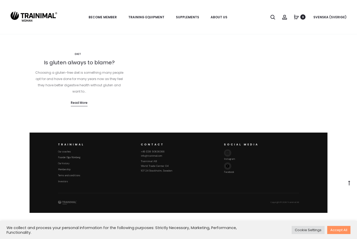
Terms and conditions (69, 175)
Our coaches (64, 151)
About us (219, 17)
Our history (64, 163)
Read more (79, 102)
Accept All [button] (338, 229)
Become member (103, 17)
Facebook (229, 172)
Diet (78, 54)
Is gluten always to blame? (79, 62)
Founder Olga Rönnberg (69, 157)
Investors (63, 181)
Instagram (229, 159)
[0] (296, 17)
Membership (64, 169)
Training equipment (146, 17)
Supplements (187, 17)
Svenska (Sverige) (330, 17)
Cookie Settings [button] (308, 229)
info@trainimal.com (151, 155)
